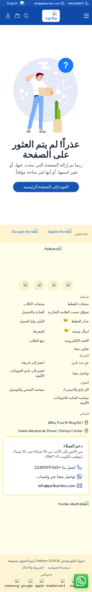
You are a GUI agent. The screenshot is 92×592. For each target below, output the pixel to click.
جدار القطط (80, 321)
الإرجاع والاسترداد (76, 389)
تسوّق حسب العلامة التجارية (68, 312)
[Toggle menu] (86, 15)
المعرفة (38, 331)
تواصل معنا (81, 373)
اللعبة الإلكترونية (77, 340)
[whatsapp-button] (81, 581)
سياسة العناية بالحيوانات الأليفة (71, 400)
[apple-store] (56, 234)
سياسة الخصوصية (59, 567)
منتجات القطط (78, 303)
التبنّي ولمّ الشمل (32, 321)
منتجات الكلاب (34, 303)
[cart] (17, 16)
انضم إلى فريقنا (33, 362)
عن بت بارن (80, 362)
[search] (26, 16)
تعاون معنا (81, 348)
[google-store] (21, 234)
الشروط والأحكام (33, 567)
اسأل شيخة (80, 331)
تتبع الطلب (36, 340)
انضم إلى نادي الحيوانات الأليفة (27, 373)
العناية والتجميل (33, 312)
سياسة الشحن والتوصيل (26, 389)
